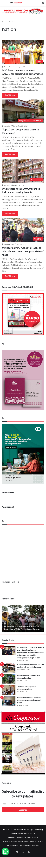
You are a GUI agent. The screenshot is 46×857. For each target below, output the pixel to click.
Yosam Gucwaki (9, 67)
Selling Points (23, 841)
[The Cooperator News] (16, 3)
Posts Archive (32, 837)
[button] (5, 851)
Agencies (7, 126)
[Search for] (43, 4)
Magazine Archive (10, 841)
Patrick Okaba (9, 244)
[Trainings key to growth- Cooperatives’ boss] (8, 690)
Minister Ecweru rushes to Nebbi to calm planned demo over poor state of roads (23, 251)
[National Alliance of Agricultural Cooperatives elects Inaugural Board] (8, 701)
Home (5, 22)
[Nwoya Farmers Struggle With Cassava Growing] (8, 679)
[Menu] (3, 4)
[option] (23, 618)
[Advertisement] (23, 550)
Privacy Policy (12, 845)
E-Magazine (21, 837)
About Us (11, 837)
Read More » (10, 95)
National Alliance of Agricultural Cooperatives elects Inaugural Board (29, 700)
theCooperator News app (29, 845)
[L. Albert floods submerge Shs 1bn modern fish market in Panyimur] (8, 667)
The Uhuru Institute (27, 833)
